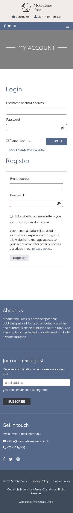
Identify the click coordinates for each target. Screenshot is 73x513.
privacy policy (41, 248)
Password (14, 119)
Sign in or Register (49, 16)
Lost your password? (27, 150)
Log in (57, 141)
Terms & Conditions (15, 481)
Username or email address (25, 103)
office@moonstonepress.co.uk (28, 441)
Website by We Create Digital (36, 501)
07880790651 (17, 447)
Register (19, 258)
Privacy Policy (40, 481)
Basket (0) (22, 16)
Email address (20, 179)
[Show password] (63, 128)
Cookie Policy (61, 481)
